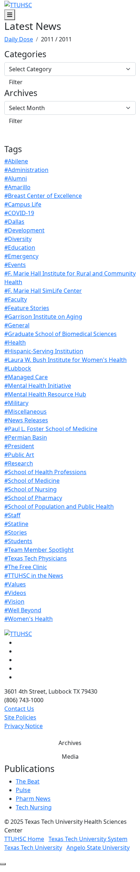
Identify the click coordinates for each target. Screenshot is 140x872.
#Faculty (15, 299)
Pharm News (33, 799)
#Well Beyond (22, 610)
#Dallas (14, 222)
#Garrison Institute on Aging (43, 317)
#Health (15, 342)
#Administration (26, 170)
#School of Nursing (30, 489)
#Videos (15, 593)
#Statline (16, 524)
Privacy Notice (23, 726)
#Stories (15, 532)
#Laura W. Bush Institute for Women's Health (65, 360)
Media (70, 756)
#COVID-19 (19, 213)
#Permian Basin (25, 437)
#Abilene (16, 161)
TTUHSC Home (24, 839)
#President (19, 446)
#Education (19, 247)
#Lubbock (17, 368)
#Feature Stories (26, 308)
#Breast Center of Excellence (43, 196)
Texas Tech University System (87, 839)
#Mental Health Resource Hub (45, 394)
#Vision (14, 601)
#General (16, 325)
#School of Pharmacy (33, 498)
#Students (18, 541)
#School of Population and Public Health (59, 506)
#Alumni (15, 178)
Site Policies (20, 717)
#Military (16, 403)
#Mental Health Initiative (37, 386)
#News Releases (26, 420)
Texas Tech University (33, 847)
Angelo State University (98, 847)
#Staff (12, 515)
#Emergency (21, 256)
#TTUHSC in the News (33, 576)
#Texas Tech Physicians (35, 558)
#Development (24, 230)
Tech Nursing (34, 807)
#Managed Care (26, 377)
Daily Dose (18, 39)
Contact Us (19, 709)
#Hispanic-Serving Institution (43, 351)
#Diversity (18, 239)
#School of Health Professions (45, 472)
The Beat (27, 781)
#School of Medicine (32, 481)
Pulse (23, 790)
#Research (18, 463)
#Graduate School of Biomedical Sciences (60, 334)
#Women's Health (28, 619)
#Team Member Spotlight (39, 550)
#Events (15, 265)
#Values (15, 584)
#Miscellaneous (25, 411)
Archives (20, 93)
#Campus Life (22, 204)
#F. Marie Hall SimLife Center (43, 291)
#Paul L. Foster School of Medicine (50, 429)
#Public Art (19, 455)
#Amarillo (17, 187)
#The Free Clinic (25, 567)
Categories (25, 54)
